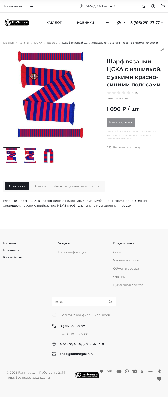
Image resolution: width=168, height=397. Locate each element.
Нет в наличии (120, 122)
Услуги (64, 243)
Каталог (10, 243)
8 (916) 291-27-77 (72, 326)
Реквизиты (12, 257)
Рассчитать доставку (127, 147)
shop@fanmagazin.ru (77, 354)
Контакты (11, 250)
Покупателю (123, 243)
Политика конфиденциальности (85, 315)
